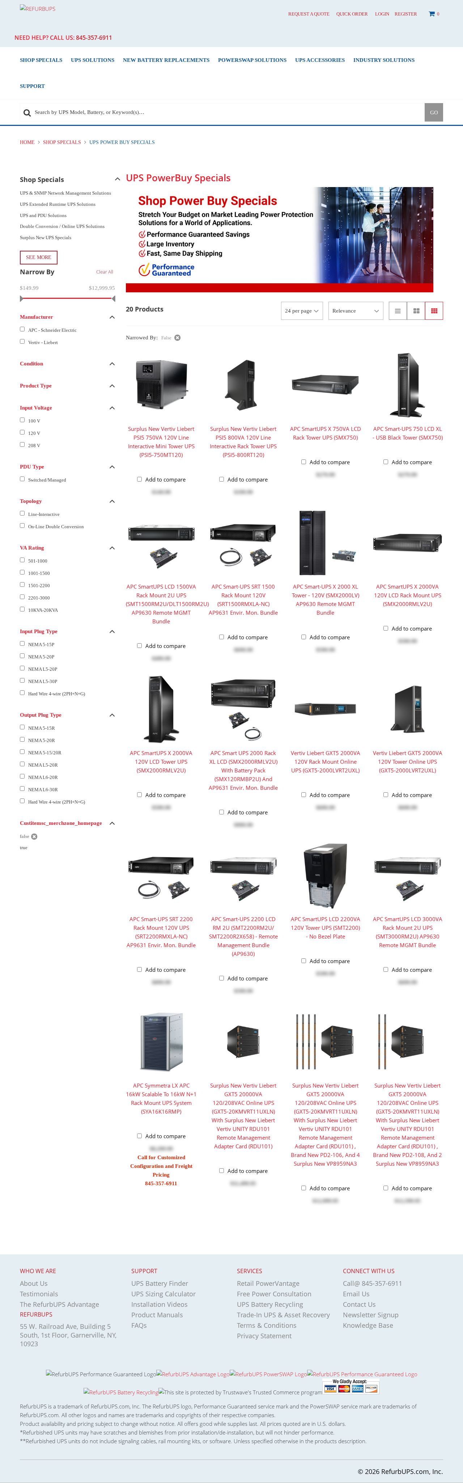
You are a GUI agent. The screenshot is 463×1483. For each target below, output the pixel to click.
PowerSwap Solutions (252, 60)
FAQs (139, 1325)
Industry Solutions (384, 60)
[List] (398, 311)
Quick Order (352, 14)
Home (28, 142)
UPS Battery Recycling (270, 1304)
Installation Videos (159, 1304)
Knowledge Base (368, 1325)
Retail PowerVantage (268, 1283)
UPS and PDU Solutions (43, 215)
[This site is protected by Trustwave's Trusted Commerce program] (240, 1392)
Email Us (356, 1293)
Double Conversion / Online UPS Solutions (62, 226)
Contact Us (359, 1304)
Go (434, 112)
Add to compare (165, 479)
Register (406, 14)
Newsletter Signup (371, 1314)
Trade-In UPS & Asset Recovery (283, 1314)
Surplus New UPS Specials (45, 237)
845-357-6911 (94, 38)
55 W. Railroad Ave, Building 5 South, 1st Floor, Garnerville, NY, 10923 (68, 1335)
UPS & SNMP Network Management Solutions (65, 193)
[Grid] (434, 311)
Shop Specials (41, 60)
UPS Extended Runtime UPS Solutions (57, 204)
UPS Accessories (320, 60)
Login (382, 14)
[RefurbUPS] (74, 8)
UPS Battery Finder (159, 1283)
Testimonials (39, 1293)
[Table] (416, 311)
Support (32, 86)
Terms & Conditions (267, 1325)
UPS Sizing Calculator (163, 1293)
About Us (34, 1283)
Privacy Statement (264, 1335)
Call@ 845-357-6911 (372, 1283)
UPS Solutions (92, 60)
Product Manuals (157, 1314)
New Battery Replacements (166, 60)
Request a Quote (309, 14)
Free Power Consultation (274, 1293)
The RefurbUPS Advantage (59, 1304)
